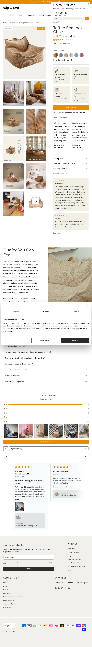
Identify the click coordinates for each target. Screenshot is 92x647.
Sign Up (29, 569)
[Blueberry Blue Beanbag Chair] (61, 55)
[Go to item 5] (71, 431)
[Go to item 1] (11, 431)
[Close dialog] (88, 3)
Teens (20, 15)
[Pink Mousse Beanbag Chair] (81, 55)
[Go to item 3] (41, 431)
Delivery (6, 586)
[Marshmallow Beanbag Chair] (71, 55)
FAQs (5, 583)
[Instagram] (56, 588)
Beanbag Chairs (23, 22)
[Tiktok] (65, 588)
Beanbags (30, 15)
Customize (44, 340)
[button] (58, 40)
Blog (69, 556)
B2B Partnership (74, 563)
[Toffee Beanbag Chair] (56, 55)
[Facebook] (62, 588)
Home (5, 22)
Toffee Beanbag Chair (37, 22)
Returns (6, 590)
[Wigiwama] (11, 8)
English (7, 626)
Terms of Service (10, 604)
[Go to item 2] (26, 431)
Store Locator (73, 552)
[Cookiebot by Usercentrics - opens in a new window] (79, 305)
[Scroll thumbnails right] (86, 431)
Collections (12, 22)
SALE (12, 15)
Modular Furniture (45, 15)
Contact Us (7, 607)
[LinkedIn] (59, 588)
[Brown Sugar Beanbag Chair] (66, 55)
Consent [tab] (16, 312)
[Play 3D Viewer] (35, 200)
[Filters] (5, 448)
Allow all (75, 340)
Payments (7, 593)
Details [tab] (46, 312)
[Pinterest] (69, 588)
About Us (71, 549)
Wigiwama (12, 631)
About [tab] (76, 312)
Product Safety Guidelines (13, 597)
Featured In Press (75, 559)
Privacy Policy (8, 600)
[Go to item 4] (56, 431)
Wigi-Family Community (77, 566)
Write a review (46, 442)
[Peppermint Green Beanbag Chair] (76, 55)
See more (57, 233)
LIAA (69, 570)
